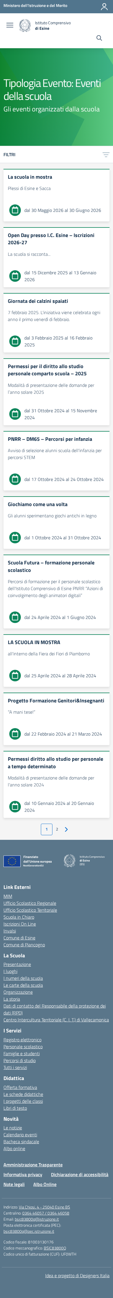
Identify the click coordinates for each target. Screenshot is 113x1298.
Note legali (14, 1184)
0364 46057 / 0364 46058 (45, 1213)
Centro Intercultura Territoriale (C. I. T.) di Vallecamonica (56, 1019)
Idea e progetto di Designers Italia (77, 1275)
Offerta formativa (20, 1087)
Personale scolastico (23, 1046)
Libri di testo (15, 1108)
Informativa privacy (22, 1174)
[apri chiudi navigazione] (9, 25)
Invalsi (9, 930)
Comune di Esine (19, 937)
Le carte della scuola (23, 985)
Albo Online (45, 1184)
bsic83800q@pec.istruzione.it (28, 1231)
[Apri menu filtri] (106, 154)
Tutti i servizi (15, 1067)
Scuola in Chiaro (18, 916)
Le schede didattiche (23, 1094)
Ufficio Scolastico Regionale (29, 903)
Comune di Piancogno (24, 944)
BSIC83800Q (55, 1248)
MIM (7, 896)
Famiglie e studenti (21, 1053)
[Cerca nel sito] (99, 38)
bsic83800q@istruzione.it (37, 1219)
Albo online (14, 1148)
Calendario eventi (20, 1134)
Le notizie (12, 1127)
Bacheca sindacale (21, 1141)
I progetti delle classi (23, 1101)
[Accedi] (104, 6)
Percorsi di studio (19, 1060)
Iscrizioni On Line (19, 923)
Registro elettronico (22, 1039)
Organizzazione (18, 992)
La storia (11, 998)
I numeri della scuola (23, 978)
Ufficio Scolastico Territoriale (30, 910)
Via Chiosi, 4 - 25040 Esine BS (44, 1207)
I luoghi (10, 971)
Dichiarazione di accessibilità (79, 1174)
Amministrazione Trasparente (33, 1164)
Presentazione (17, 964)
